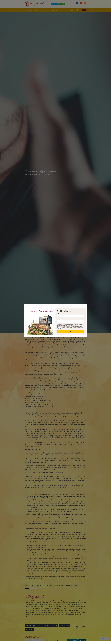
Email (58, 313)
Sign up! (70, 331)
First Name (59, 318)
